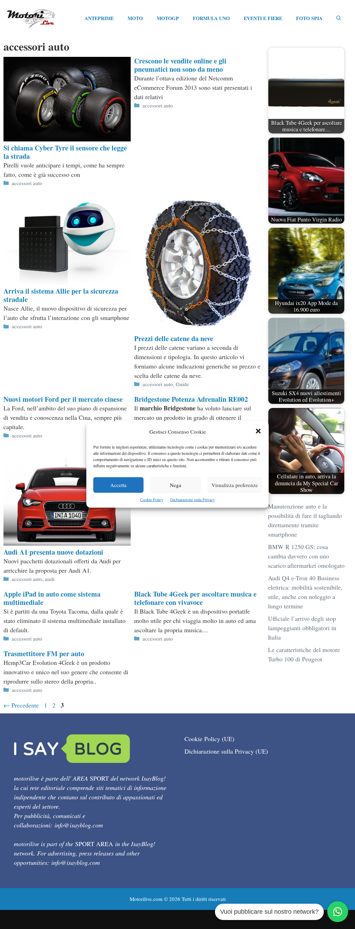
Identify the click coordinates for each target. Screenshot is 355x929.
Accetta (118, 484)
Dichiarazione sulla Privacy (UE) (226, 751)
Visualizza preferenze (234, 484)
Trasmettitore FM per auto (43, 654)
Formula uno (211, 18)
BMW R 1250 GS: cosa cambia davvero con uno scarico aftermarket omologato (306, 556)
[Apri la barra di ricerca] (338, 18)
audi (49, 578)
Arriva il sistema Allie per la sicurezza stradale (60, 295)
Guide (182, 384)
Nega (175, 484)
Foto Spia (309, 18)
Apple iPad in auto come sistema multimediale (52, 598)
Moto (135, 18)
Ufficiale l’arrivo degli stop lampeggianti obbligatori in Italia (302, 627)
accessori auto (27, 183)
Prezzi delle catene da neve (173, 338)
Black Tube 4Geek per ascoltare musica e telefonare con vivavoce (195, 598)
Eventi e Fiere (263, 18)
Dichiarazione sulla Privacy (192, 499)
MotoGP (168, 18)
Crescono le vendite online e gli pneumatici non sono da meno (180, 65)
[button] (258, 432)
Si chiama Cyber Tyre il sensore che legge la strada (65, 152)
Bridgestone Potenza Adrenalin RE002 (191, 399)
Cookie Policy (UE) (209, 739)
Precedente (21, 705)
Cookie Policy (151, 499)
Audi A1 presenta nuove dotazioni (53, 552)
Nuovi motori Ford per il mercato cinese (63, 399)
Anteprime (99, 18)
